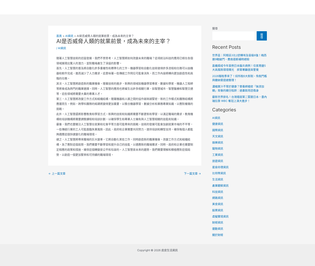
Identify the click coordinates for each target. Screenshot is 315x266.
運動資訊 (217, 228)
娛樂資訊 (217, 142)
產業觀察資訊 (220, 185)
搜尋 (215, 28)
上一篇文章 (56, 173)
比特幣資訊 (219, 173)
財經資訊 (217, 222)
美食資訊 (217, 204)
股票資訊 (217, 210)
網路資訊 (217, 198)
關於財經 (217, 235)
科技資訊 (217, 192)
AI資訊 (62, 48)
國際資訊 (217, 130)
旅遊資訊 (217, 161)
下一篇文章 (192, 173)
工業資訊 (217, 154)
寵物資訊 (217, 148)
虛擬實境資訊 (220, 216)
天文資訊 (217, 136)
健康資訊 (217, 124)
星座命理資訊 (220, 167)
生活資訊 (217, 179)
